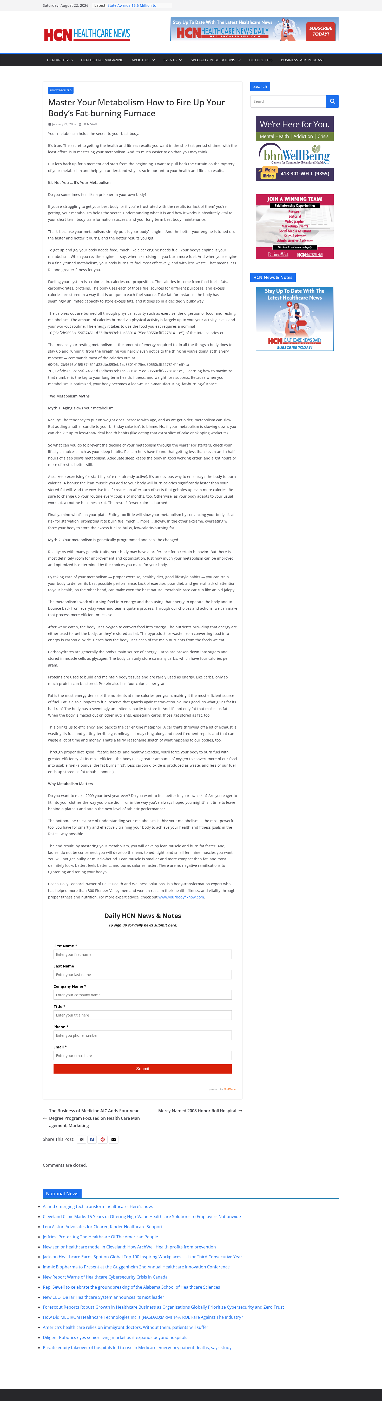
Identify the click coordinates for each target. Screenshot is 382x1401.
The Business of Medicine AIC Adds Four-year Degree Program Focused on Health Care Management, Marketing (94, 1118)
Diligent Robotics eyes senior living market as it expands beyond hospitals (115, 1337)
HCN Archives (60, 59)
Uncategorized (60, 90)
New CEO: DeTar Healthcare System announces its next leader (103, 1297)
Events (170, 59)
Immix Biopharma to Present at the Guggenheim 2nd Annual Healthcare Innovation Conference (136, 1267)
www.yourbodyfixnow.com (181, 897)
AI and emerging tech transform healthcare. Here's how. (98, 1206)
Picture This (261, 59)
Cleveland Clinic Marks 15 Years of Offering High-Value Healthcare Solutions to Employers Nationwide (142, 1216)
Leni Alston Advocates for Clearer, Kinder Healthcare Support (103, 1227)
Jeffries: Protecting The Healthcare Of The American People (100, 1236)
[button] (152, 60)
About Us (140, 59)
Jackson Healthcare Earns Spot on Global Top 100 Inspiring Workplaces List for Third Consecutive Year (142, 1257)
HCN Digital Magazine (102, 59)
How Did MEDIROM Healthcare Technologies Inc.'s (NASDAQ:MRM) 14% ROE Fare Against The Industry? (143, 1317)
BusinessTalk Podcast (302, 59)
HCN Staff (90, 124)
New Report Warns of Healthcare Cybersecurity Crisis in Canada (105, 1277)
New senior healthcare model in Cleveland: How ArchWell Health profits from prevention (129, 1246)
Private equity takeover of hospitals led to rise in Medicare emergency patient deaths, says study (137, 1347)
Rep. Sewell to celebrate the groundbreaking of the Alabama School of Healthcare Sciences (131, 1287)
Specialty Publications (213, 59)
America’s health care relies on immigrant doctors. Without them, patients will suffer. (126, 1327)
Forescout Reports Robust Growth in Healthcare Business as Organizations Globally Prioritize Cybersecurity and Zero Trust (163, 1307)
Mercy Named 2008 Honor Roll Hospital (197, 1111)
